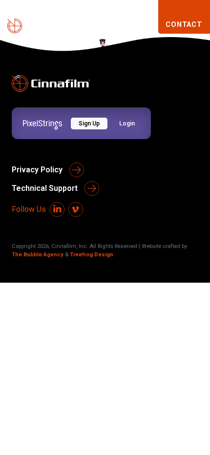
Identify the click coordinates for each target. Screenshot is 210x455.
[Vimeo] (75, 209)
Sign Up (89, 123)
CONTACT (184, 25)
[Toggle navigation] (146, 25)
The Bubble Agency (37, 254)
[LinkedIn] (57, 209)
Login (127, 123)
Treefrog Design (91, 254)
